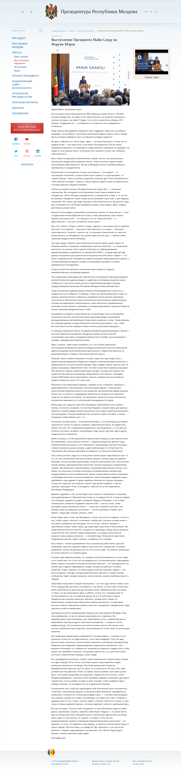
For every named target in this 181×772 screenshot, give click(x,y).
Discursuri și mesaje (86, 30)
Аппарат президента (25, 76)
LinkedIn (38, 156)
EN (151, 12)
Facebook (16, 144)
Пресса (17, 52)
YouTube (26, 144)
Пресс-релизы (21, 56)
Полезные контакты (25, 102)
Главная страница (58, 30)
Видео (17, 70)
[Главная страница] (22, 11)
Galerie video (152, 77)
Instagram (27, 156)
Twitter (16, 156)
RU (156, 12)
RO (146, 12)
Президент (19, 38)
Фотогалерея (20, 67)
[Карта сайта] (31, 11)
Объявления (20, 113)
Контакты (18, 108)
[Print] (57, 50)
